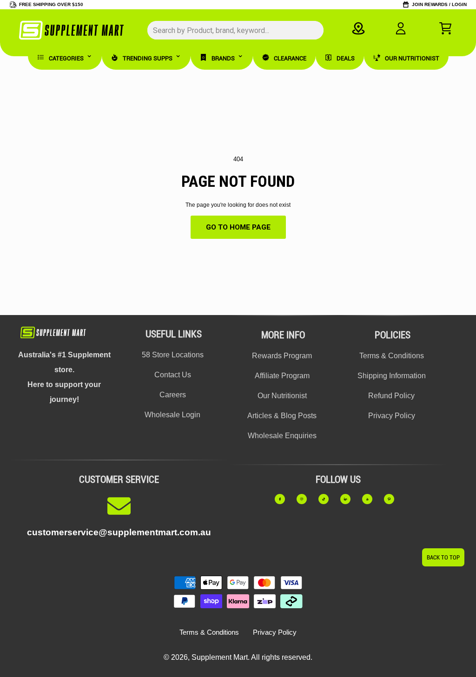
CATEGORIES (66, 58)
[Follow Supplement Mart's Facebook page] (283, 499)
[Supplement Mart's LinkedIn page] (349, 499)
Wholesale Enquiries (282, 436)
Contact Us (172, 375)
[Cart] (445, 28)
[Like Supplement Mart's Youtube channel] (371, 499)
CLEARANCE (290, 58)
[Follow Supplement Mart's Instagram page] (305, 499)
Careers (172, 395)
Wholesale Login (172, 415)
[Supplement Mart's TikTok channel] (327, 499)
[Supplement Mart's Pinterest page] (393, 499)
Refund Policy (391, 396)
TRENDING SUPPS (147, 58)
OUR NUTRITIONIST (412, 58)
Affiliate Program (282, 376)
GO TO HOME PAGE (238, 227)
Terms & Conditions (391, 356)
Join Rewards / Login (439, 4)
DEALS (346, 58)
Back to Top (443, 557)
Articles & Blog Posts (282, 416)
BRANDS (223, 58)
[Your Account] (401, 28)
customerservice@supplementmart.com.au (119, 532)
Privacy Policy (391, 416)
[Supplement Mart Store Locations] (358, 28)
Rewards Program (282, 356)
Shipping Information (391, 376)
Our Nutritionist (282, 396)
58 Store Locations (173, 355)
